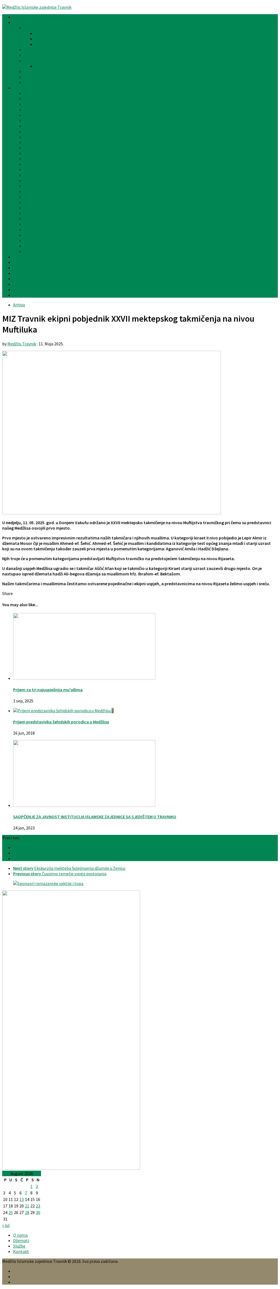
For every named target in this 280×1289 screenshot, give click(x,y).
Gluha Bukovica (38, 126)
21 (27, 1206)
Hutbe (19, 273)
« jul (6, 1225)
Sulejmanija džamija (42, 229)
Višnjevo (31, 240)
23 (38, 1206)
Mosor (30, 186)
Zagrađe (32, 251)
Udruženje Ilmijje (29, 256)
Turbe (29, 235)
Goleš (29, 131)
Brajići (30, 104)
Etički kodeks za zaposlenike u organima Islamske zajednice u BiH (85, 82)
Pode (29, 202)
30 (38, 1212)
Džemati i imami (28, 87)
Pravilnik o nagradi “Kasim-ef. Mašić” (69, 66)
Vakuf (29, 246)
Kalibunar (33, 153)
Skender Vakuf (37, 213)
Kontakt (21, 295)
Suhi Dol (31, 224)
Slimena (31, 218)
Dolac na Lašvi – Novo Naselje (51, 115)
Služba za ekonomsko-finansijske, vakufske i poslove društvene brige (99, 44)
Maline (30, 180)
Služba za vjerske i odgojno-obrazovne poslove (78, 33)
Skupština (33, 55)
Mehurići (32, 191)
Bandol (30, 93)
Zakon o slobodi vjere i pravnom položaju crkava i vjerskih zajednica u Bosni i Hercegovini (106, 77)
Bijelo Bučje (35, 98)
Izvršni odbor (36, 49)
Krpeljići (32, 175)
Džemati (21, 1240)
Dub (27, 120)
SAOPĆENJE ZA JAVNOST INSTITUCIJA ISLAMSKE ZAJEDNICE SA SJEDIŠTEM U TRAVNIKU (94, 816)
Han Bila (32, 142)
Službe (30, 28)
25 (10, 1212)
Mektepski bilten (29, 262)
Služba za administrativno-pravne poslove (74, 38)
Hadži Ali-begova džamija (47, 137)
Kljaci (29, 164)
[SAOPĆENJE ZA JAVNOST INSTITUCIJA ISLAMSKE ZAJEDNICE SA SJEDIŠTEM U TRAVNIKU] (84, 805)
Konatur (32, 169)
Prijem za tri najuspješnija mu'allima (48, 689)
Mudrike (31, 197)
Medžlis (20, 22)
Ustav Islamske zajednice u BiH (52, 71)
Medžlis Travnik (21, 343)
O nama (20, 1235)
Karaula (31, 158)
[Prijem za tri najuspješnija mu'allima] (84, 678)
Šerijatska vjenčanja (31, 289)
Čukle (29, 109)
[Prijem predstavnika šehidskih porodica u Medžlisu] (62, 710)
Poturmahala (36, 207)
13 (21, 1199)
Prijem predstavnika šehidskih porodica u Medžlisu (61, 722)
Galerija (20, 278)
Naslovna (22, 17)
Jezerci (30, 147)
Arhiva (19, 284)
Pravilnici (33, 60)
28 (27, 1212)
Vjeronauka (23, 267)
